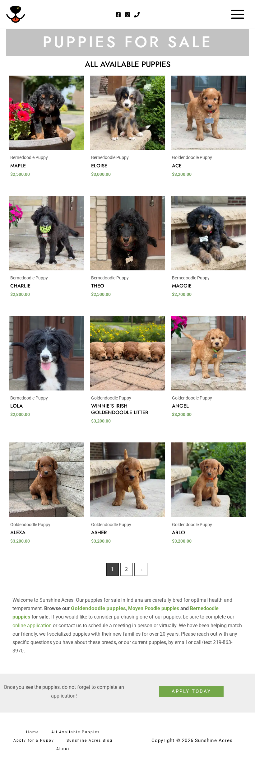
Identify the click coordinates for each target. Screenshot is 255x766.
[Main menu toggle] (237, 14)
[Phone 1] (137, 14)
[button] (191, 691)
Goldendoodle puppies (98, 608)
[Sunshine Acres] (15, 14)
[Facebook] (118, 14)
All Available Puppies (75, 732)
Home (32, 732)
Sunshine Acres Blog (90, 740)
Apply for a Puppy (33, 740)
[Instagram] (127, 14)
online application (32, 625)
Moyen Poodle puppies (153, 608)
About (63, 749)
